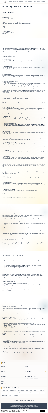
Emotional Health (5, 390)
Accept (42, 411)
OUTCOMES (3, 371)
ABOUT (26, 366)
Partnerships (16, 400)
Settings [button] (30, 411)
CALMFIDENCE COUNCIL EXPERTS (31, 378)
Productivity (42, 392)
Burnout (37, 392)
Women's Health (41, 390)
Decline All (36, 411)
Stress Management (13, 390)
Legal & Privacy (23, 400)
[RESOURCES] (45, 374)
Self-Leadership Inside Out (22, 392)
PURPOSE (3, 378)
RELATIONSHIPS (4, 368)
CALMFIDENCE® (26, 408)
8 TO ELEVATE (4, 395)
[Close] (46, 411)
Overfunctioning (31, 392)
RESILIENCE (3, 383)
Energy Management (13, 392)
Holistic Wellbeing (29, 390)
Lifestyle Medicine (21, 390)
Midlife (35, 390)
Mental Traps (16, 395)
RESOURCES (27, 373)
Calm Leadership (5, 392)
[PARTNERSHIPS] (45, 371)
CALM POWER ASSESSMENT (30, 376)
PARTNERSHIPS (28, 371)
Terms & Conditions (30, 400)
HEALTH (2, 373)
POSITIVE (3, 366)
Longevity (10, 395)
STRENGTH (3, 376)
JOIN (26, 369)
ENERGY (2, 381)
